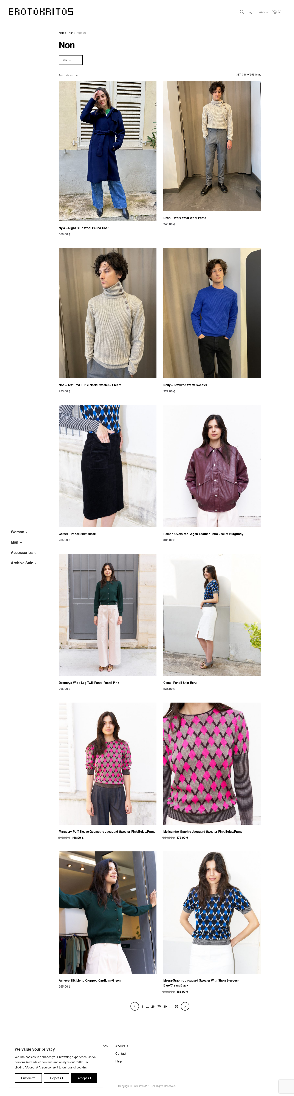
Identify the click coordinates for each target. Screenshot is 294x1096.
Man (14, 542)
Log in (251, 12)
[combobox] (68, 75)
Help (118, 1061)
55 (176, 1006)
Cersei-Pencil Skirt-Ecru (180, 682)
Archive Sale (22, 563)
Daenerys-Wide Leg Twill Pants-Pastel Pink (89, 682)
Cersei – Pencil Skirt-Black (77, 534)
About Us (121, 1046)
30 (165, 1006)
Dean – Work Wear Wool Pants (184, 218)
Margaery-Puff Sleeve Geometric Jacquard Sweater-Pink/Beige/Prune (107, 831)
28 (153, 1006)
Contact (120, 1053)
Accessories (22, 552)
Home (62, 33)
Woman (17, 532)
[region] (56, 1064)
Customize (28, 1078)
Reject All (56, 1078)
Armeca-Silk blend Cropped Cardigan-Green (90, 980)
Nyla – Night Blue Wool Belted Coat (83, 228)
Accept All (84, 1078)
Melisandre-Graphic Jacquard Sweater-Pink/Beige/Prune (202, 831)
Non (70, 33)
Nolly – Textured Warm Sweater (185, 385)
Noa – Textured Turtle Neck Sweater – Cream (90, 385)
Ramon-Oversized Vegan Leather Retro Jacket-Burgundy (203, 534)
